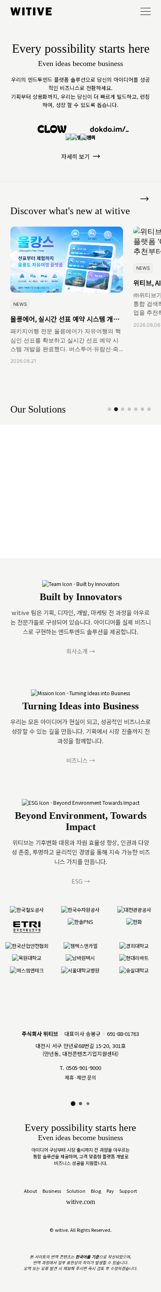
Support (128, 1190)
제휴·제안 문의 (80, 1077)
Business (52, 1190)
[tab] (109, 409)
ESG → (80, 881)
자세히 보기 (75, 156)
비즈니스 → (80, 760)
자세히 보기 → (28, 512)
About (30, 1190)
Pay (110, 1190)
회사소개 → (80, 651)
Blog (96, 1190)
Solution (75, 1190)
